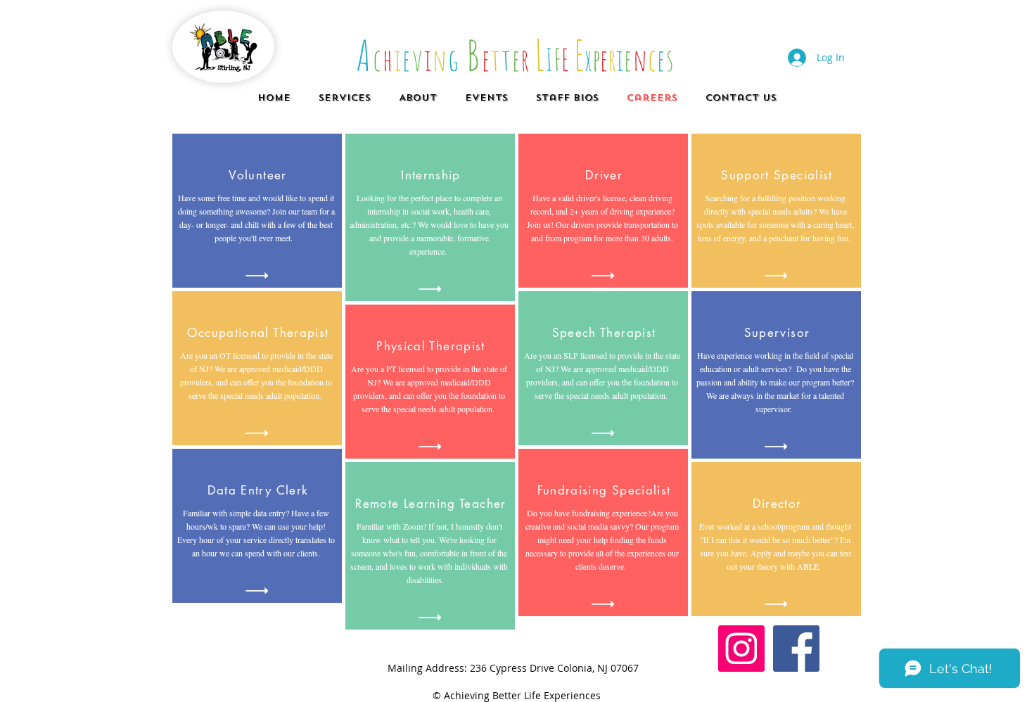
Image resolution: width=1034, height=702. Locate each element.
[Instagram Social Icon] (741, 648)
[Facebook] (796, 648)
